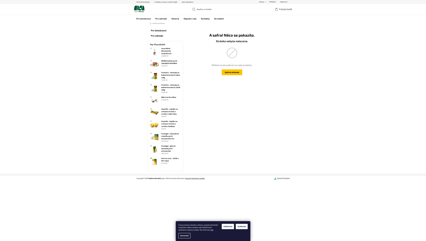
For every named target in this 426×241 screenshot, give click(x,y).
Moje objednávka (187, 2)
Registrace (284, 2)
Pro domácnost (159, 30)
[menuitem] (143, 18)
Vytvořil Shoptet (283, 178)
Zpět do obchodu (232, 72)
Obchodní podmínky (143, 2)
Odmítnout (227, 226)
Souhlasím (241, 226)
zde (212, 230)
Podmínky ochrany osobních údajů (165, 2)
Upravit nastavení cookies (195, 178)
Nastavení (184, 235)
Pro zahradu (157, 35)
